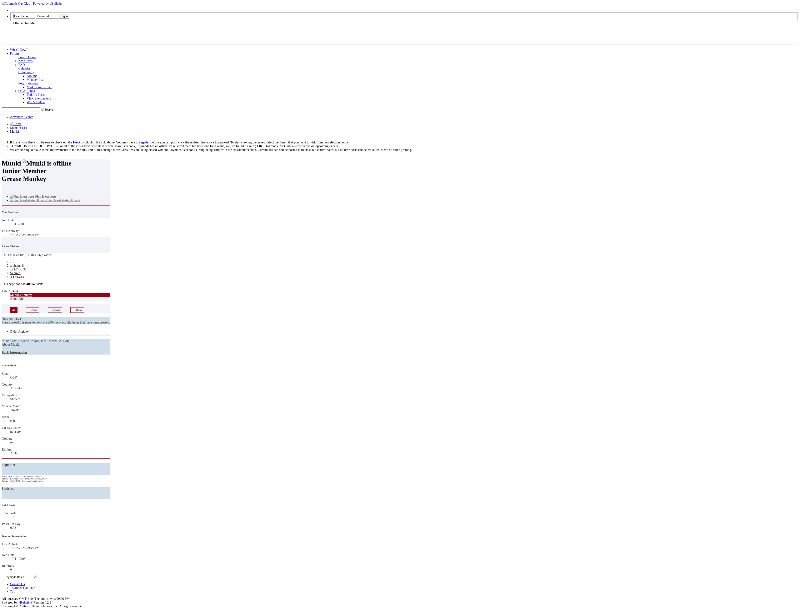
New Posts (25, 61)
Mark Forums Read (39, 87)
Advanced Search (21, 117)
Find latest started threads (63, 200)
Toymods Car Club (22, 588)
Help (13, 10)
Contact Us (17, 584)
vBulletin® (25, 602)
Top (12, 591)
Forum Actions (28, 83)
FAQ (21, 64)
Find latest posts (45, 196)
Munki (34, 310)
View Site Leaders (39, 98)
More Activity (11, 340)
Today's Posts (36, 94)
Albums (32, 76)
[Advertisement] (50, 36)
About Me (17, 298)
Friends (56, 310)
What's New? (19, 49)
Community (26, 72)
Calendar (24, 68)
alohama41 (17, 265)
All (13, 310)
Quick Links (26, 91)
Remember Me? (25, 23)
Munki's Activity (21, 295)
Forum (14, 53)
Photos (79, 310)
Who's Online (36, 102)
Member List (35, 79)
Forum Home (27, 57)
